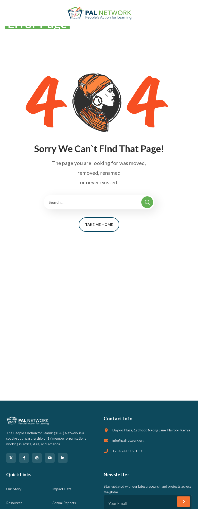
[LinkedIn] (63, 458)
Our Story (13, 489)
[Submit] (183, 501)
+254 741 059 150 (127, 451)
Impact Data (61, 489)
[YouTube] (50, 458)
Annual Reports (64, 503)
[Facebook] (24, 458)
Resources (14, 503)
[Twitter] (11, 458)
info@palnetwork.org (128, 440)
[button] (190, 13)
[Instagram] (37, 458)
